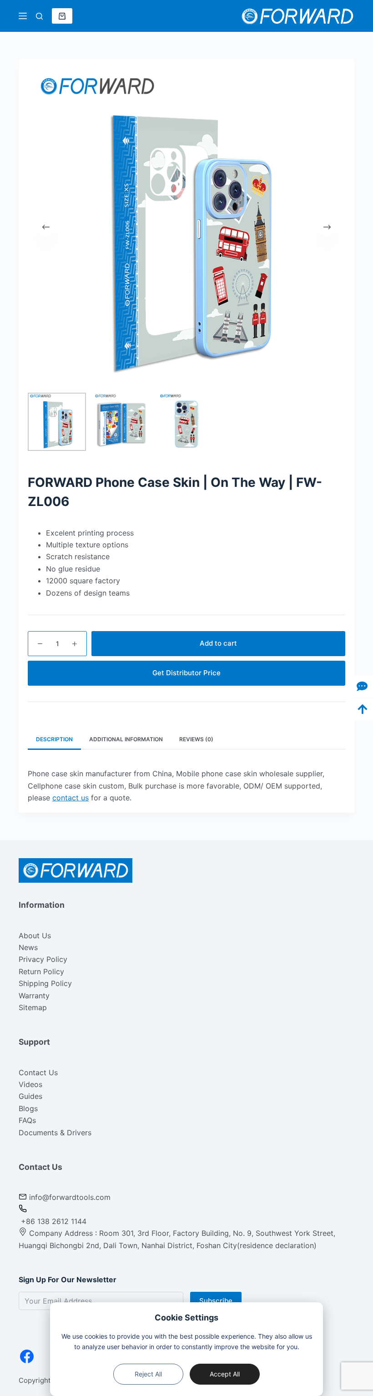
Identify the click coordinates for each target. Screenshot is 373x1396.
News (28, 947)
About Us (35, 935)
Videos (30, 1084)
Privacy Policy (43, 959)
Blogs (28, 1108)
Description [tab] (54, 739)
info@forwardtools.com (70, 1197)
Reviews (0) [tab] (196, 739)
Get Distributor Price (186, 672)
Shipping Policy (45, 983)
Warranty (34, 995)
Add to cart (218, 643)
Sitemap (33, 1007)
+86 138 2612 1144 (52, 1221)
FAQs (27, 1120)
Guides (30, 1096)
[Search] (39, 16)
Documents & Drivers (55, 1132)
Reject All (148, 1374)
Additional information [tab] (126, 739)
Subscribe (215, 1300)
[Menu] (23, 16)
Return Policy (41, 971)
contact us (70, 797)
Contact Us (38, 1072)
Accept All (225, 1374)
